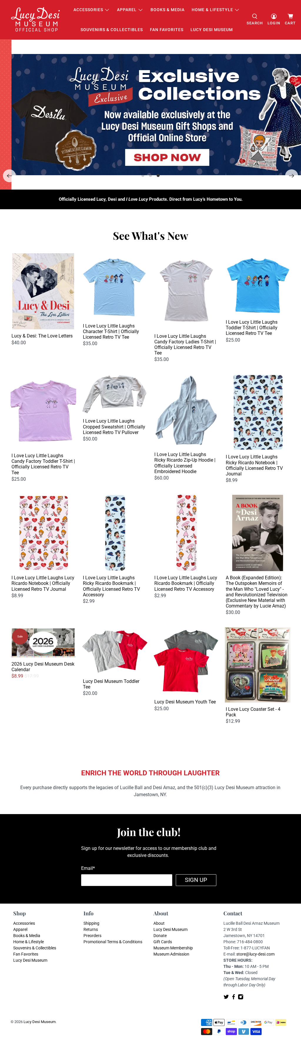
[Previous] (9, 175)
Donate (160, 935)
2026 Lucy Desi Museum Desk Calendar (42, 666)
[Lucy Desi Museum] (35, 20)
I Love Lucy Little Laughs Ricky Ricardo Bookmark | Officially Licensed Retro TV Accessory (111, 586)
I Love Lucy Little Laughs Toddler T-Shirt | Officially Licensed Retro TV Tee (251, 327)
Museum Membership (173, 948)
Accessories (88, 9)
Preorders (92, 935)
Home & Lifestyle (212, 9)
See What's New (150, 235)
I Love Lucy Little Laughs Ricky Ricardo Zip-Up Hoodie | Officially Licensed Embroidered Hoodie (184, 463)
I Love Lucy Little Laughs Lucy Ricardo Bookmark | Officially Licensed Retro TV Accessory (185, 583)
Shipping (91, 923)
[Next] (291, 175)
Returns (90, 929)
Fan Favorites (166, 29)
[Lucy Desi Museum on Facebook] (233, 998)
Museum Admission (171, 954)
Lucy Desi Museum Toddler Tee (111, 684)
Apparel (127, 9)
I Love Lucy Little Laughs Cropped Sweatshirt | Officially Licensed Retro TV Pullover (114, 426)
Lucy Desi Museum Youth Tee (185, 702)
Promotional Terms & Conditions (112, 941)
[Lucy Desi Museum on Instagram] (240, 998)
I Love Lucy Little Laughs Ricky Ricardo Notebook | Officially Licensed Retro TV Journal (254, 465)
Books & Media (167, 9)
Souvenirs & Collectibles (112, 29)
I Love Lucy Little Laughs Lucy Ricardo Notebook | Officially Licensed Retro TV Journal (42, 583)
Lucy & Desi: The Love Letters (42, 336)
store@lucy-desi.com (255, 954)
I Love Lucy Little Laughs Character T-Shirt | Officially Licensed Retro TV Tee (111, 331)
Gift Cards (162, 941)
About (159, 923)
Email (88, 868)
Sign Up (196, 879)
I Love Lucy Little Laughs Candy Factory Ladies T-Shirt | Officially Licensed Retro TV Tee (185, 344)
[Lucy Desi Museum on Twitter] (226, 998)
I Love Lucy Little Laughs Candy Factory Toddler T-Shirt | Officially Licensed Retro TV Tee (43, 464)
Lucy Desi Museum (211, 29)
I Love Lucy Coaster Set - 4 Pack (253, 712)
